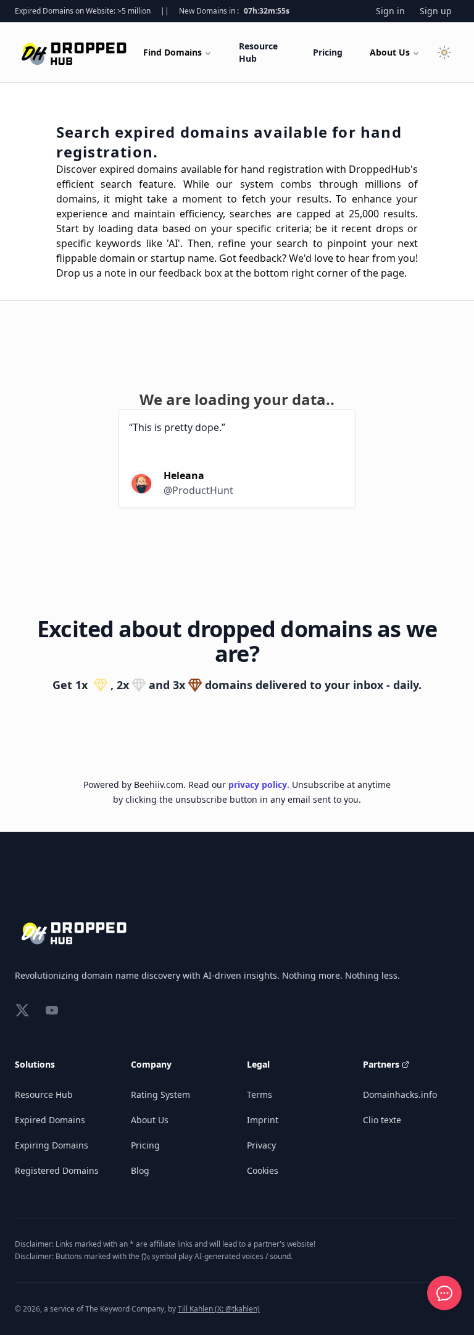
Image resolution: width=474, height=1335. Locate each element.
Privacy (261, 1145)
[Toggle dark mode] (444, 52)
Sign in (390, 11)
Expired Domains (50, 1120)
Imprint (262, 1120)
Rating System (160, 1094)
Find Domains (172, 52)
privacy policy (257, 784)
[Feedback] (444, 1293)
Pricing (328, 52)
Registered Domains (57, 1170)
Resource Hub (258, 52)
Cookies (262, 1170)
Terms (259, 1094)
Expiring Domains (51, 1145)
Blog (140, 1170)
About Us (390, 52)
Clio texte (382, 1120)
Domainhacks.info (400, 1094)
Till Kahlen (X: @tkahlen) (219, 1309)
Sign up (436, 11)
